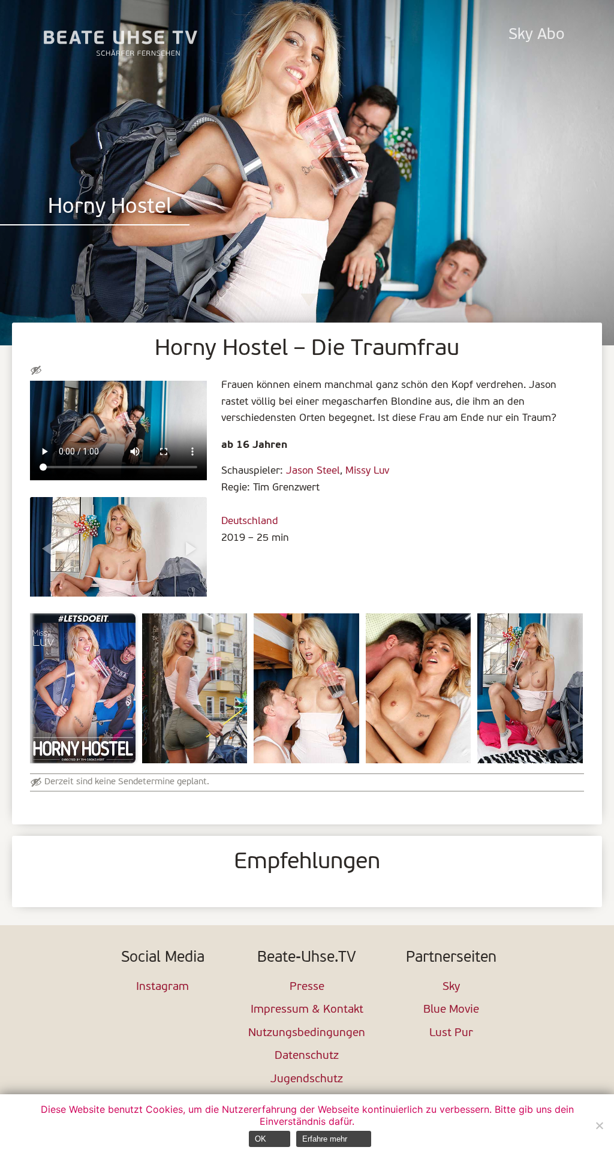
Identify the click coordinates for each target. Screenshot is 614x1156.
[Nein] (599, 1125)
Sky (451, 987)
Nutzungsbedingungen (306, 1033)
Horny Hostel (110, 207)
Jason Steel (313, 471)
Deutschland (249, 521)
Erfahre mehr (324, 1138)
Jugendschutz (306, 1079)
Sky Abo (536, 35)
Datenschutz (307, 1056)
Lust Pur (451, 1033)
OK (260, 1138)
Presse (307, 987)
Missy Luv (367, 471)
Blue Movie (451, 1010)
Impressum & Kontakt (307, 1010)
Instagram (162, 987)
